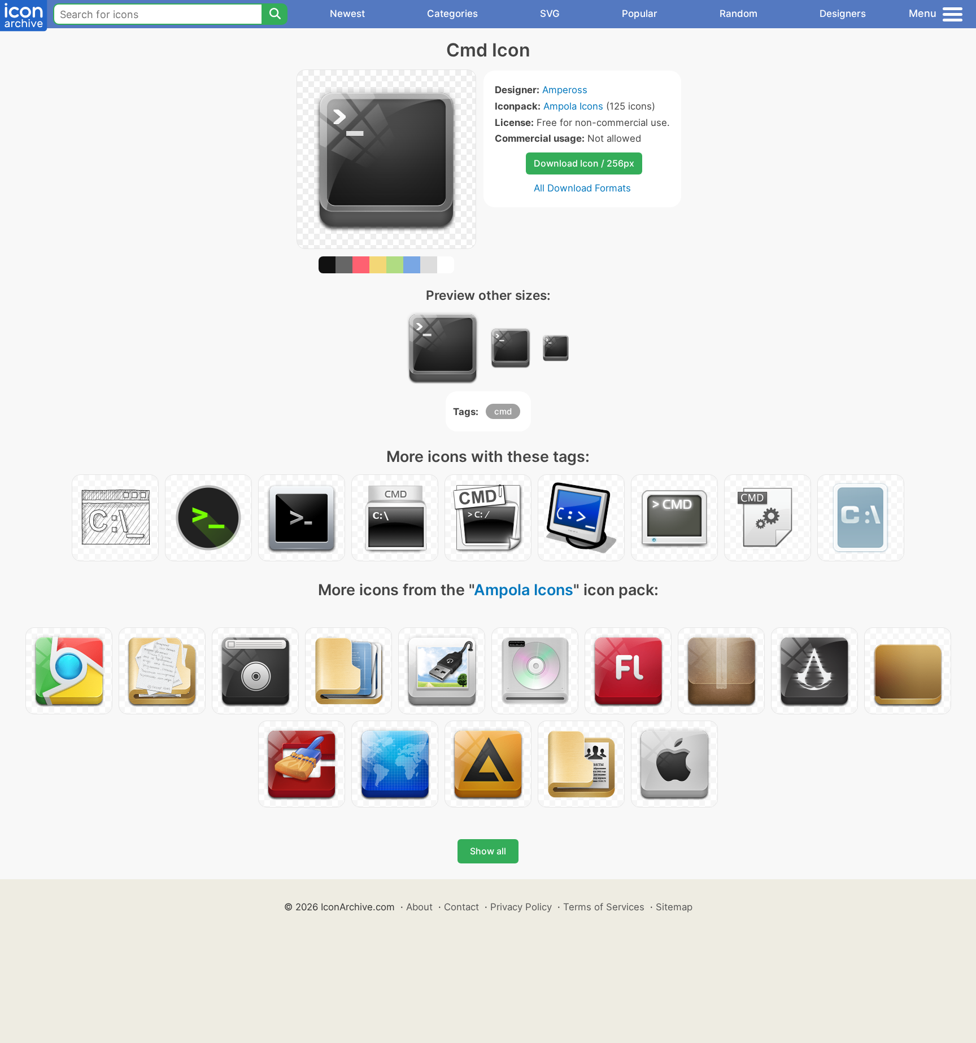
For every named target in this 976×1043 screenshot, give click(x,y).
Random (738, 13)
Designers (843, 13)
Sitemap (674, 907)
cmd (503, 411)
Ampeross (564, 89)
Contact (461, 907)
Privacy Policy (521, 907)
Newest (347, 13)
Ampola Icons (573, 106)
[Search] (274, 14)
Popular (639, 13)
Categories (452, 13)
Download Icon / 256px (584, 163)
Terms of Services (603, 907)
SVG (550, 13)
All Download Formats (582, 188)
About (419, 907)
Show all (488, 851)
